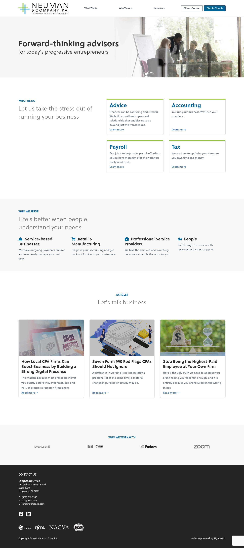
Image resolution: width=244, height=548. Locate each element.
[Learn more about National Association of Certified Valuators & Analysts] (59, 527)
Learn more (125, 129)
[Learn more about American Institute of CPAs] (24, 527)
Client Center (191, 8)
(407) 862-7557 (29, 497)
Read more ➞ (51, 392)
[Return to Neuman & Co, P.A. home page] (43, 8)
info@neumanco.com (33, 503)
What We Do (90, 8)
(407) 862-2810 (29, 500)
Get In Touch (215, 8)
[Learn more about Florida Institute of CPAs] (40, 527)
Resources (159, 8)
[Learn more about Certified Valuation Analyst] (78, 527)
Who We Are (125, 8)
